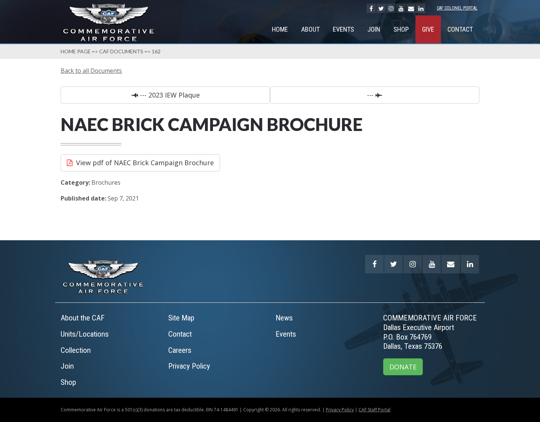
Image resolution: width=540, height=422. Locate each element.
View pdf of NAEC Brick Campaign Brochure (145, 162)
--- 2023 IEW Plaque (169, 95)
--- (371, 95)
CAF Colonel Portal (457, 8)
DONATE (403, 366)
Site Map (181, 317)
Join (373, 29)
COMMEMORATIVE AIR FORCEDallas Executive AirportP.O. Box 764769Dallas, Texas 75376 (430, 332)
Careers (179, 350)
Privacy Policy (189, 366)
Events (343, 29)
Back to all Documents (91, 71)
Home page (76, 51)
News (284, 317)
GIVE (428, 29)
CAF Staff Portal (374, 410)
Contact (460, 29)
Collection (76, 350)
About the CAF (83, 317)
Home (280, 29)
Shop (401, 29)
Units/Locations (85, 334)
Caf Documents (121, 51)
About (310, 29)
